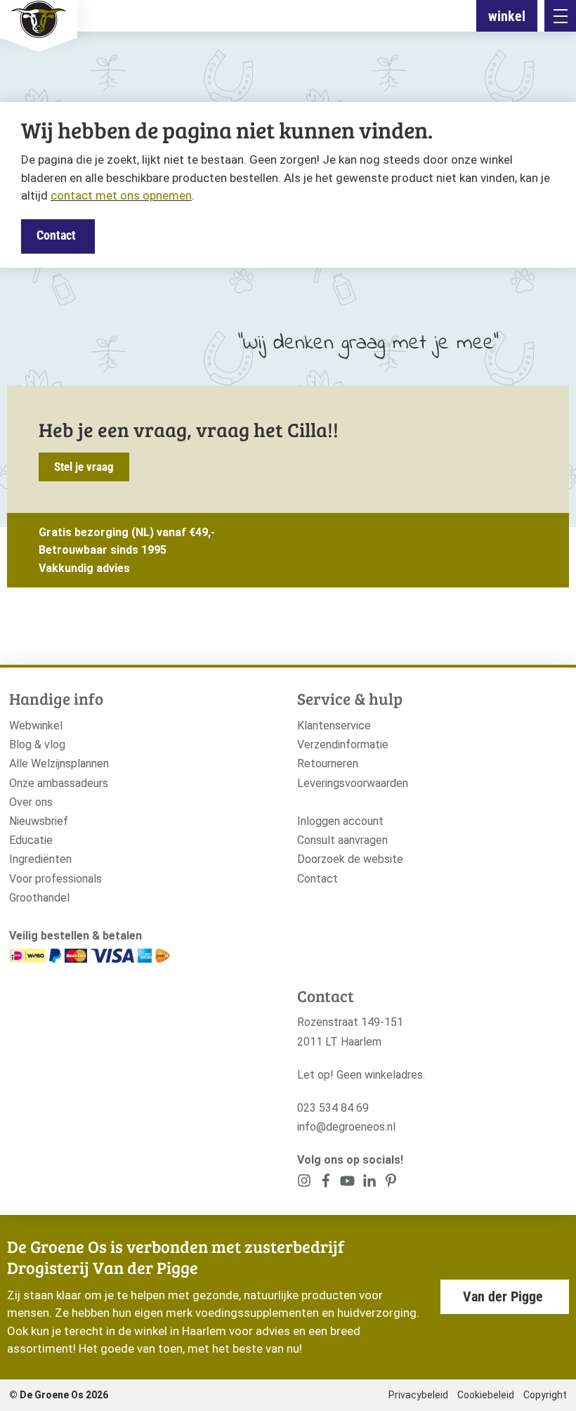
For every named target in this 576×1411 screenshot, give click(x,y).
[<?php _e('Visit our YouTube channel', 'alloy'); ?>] (347, 1183)
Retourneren (327, 763)
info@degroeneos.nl (346, 1126)
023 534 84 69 (333, 1107)
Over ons (31, 802)
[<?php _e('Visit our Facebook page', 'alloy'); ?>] (326, 1183)
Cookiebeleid (485, 1394)
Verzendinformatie (342, 744)
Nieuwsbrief (38, 821)
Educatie (31, 840)
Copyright (545, 1394)
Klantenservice (334, 725)
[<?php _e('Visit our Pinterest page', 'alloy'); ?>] (369, 1183)
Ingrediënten (40, 859)
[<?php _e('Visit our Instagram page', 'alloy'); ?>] (304, 1183)
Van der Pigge (503, 1296)
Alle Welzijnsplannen (59, 763)
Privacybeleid (418, 1394)
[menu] (560, 16)
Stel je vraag (84, 467)
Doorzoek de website (350, 859)
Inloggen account (340, 821)
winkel (506, 16)
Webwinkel (36, 725)
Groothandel (39, 897)
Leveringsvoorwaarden (352, 783)
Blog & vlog (37, 744)
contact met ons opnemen (121, 195)
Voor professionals (55, 878)
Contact (56, 235)
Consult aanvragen (342, 840)
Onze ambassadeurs (58, 783)
